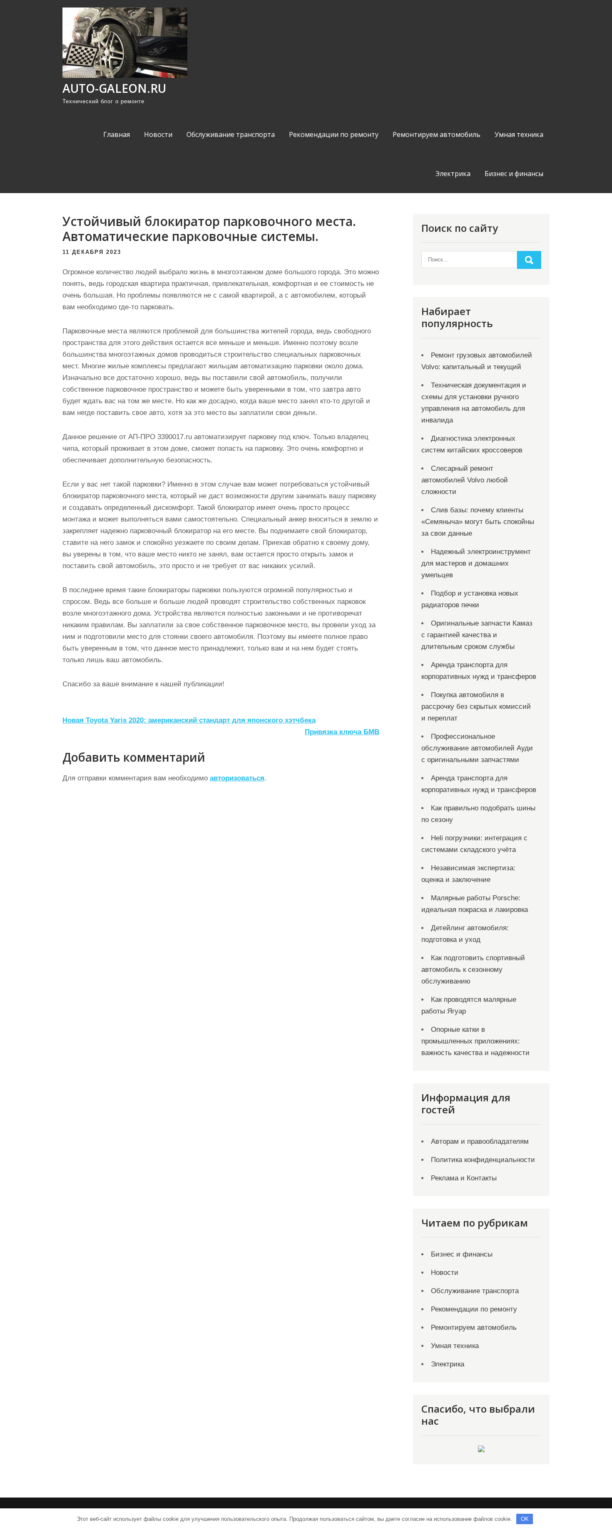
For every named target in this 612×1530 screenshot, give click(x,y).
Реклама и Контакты (464, 1178)
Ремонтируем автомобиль (436, 134)
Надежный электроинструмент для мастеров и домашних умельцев (476, 563)
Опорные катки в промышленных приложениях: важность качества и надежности (475, 1041)
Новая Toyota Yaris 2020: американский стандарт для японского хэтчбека (189, 720)
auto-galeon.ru (114, 88)
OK (525, 1519)
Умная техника (519, 134)
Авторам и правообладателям (480, 1141)
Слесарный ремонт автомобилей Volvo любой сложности (464, 480)
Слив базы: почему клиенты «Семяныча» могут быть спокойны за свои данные (477, 521)
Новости (158, 134)
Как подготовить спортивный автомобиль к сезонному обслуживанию (473, 969)
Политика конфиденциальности (483, 1160)
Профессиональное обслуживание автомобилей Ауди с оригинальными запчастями (477, 748)
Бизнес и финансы (514, 173)
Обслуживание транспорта (231, 134)
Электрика (452, 173)
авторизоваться (237, 778)
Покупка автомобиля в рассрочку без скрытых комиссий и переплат (476, 706)
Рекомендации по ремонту (333, 134)
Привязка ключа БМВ (342, 732)
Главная (116, 134)
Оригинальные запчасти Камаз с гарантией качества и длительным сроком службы (476, 635)
